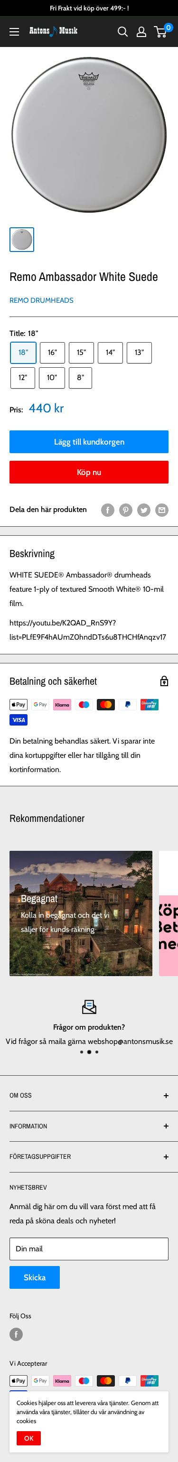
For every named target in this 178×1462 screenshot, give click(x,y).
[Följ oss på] (16, 1334)
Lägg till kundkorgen (89, 442)
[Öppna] (14, 32)
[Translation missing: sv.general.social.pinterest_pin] (125, 510)
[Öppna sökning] (123, 32)
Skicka (35, 1277)
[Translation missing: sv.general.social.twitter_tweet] (143, 510)
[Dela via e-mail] (162, 510)
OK (28, 1438)
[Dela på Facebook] (107, 510)
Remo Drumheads (41, 300)
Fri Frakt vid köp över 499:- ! (89, 8)
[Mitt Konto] (141, 32)
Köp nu (89, 472)
